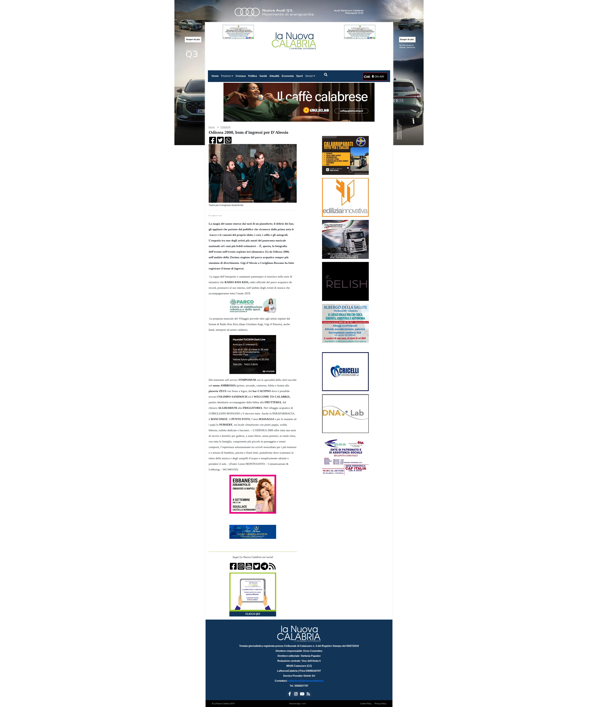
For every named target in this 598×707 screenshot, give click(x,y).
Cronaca (241, 76)
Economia (288, 76)
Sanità (263, 76)
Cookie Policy (365, 703)
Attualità (274, 76)
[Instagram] (296, 694)
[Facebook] (290, 694)
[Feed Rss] (308, 694)
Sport (299, 76)
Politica (252, 76)
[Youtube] (302, 694)
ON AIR (379, 76)
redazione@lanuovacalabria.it (305, 680)
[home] (294, 39)
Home (216, 76)
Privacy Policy (380, 703)
